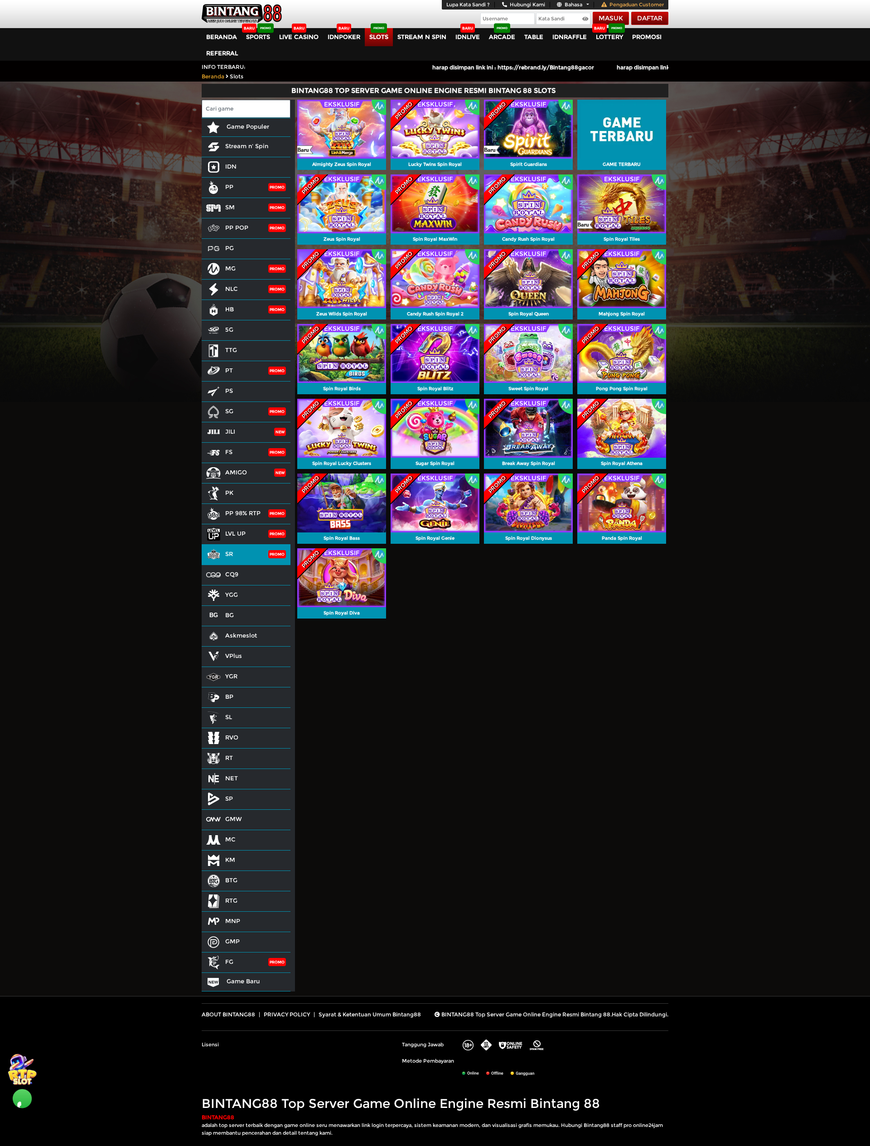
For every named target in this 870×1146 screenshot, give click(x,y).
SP (229, 798)
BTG (231, 880)
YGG (231, 594)
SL (228, 716)
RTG (231, 900)
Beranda (221, 36)
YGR (231, 676)
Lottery (609, 36)
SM (230, 207)
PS (229, 390)
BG (229, 615)
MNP (232, 920)
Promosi (647, 36)
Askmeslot (241, 635)
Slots (378, 36)
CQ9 (231, 574)
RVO (231, 737)
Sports (258, 36)
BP (229, 696)
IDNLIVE (467, 36)
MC (230, 839)
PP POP (236, 227)
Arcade (502, 36)
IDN (231, 166)
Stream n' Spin (246, 146)
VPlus (233, 655)
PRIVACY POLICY (287, 1014)
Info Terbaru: (224, 66)
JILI (230, 431)
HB (229, 309)
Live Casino (299, 36)
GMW (233, 818)
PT (229, 370)
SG (229, 411)
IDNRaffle (569, 36)
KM (230, 859)
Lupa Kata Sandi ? (468, 4)
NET (231, 778)
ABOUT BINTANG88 (228, 1014)
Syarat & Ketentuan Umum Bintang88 (370, 1014)
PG (229, 247)
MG (230, 268)
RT (229, 757)
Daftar (649, 18)
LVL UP (235, 533)
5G (229, 329)
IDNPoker (344, 36)
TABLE (533, 36)
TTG (231, 349)
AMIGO (236, 472)
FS (228, 451)
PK (229, 492)
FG (229, 961)
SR (229, 553)
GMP (232, 941)
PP (229, 186)
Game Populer (247, 126)
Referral (222, 53)
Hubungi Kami (527, 4)
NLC (231, 288)
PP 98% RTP (243, 513)
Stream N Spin (421, 36)
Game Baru (242, 981)
